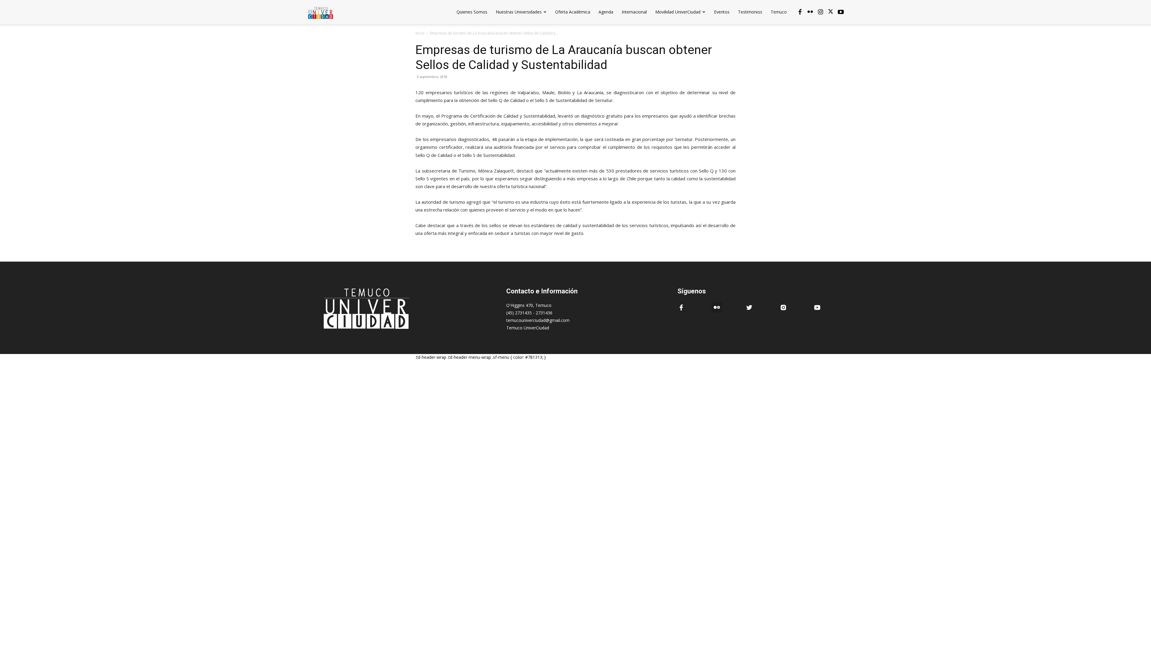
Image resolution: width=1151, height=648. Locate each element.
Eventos (722, 12)
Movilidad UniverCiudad (677, 12)
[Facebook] (800, 12)
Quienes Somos (472, 12)
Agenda (606, 12)
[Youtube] (840, 12)
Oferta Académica (572, 12)
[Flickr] (810, 12)
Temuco (779, 12)
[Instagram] (820, 12)
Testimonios (750, 12)
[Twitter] (830, 12)
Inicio (419, 33)
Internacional (634, 12)
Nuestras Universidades (519, 12)
